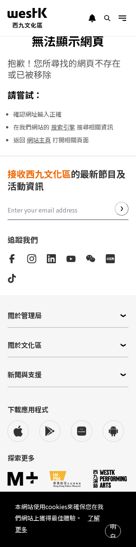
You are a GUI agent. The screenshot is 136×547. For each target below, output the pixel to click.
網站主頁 (39, 139)
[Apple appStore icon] (18, 431)
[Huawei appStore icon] (81, 431)
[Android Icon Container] (113, 431)
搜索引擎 (63, 126)
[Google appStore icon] (49, 431)
